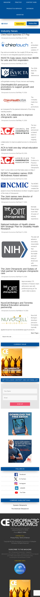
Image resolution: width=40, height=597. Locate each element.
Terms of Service (25, 537)
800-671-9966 (22, 532)
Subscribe (33, 23)
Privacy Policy (15, 537)
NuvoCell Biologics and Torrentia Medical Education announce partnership (17, 305)
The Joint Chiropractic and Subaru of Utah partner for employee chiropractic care (19, 271)
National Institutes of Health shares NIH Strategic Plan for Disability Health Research (20, 226)
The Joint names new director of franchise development (16, 197)
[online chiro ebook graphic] (20, 435)
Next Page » (35, 333)
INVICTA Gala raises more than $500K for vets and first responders (20, 59)
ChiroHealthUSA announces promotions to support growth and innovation (17, 86)
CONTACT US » (20, 536)
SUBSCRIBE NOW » (20, 561)
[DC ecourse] (20, 462)
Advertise (20, 24)
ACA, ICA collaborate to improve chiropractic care (17, 116)
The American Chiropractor (20, 509)
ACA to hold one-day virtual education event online (19, 148)
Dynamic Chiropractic (20, 505)
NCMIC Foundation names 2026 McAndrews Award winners (16, 174)
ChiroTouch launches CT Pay (15, 34)
